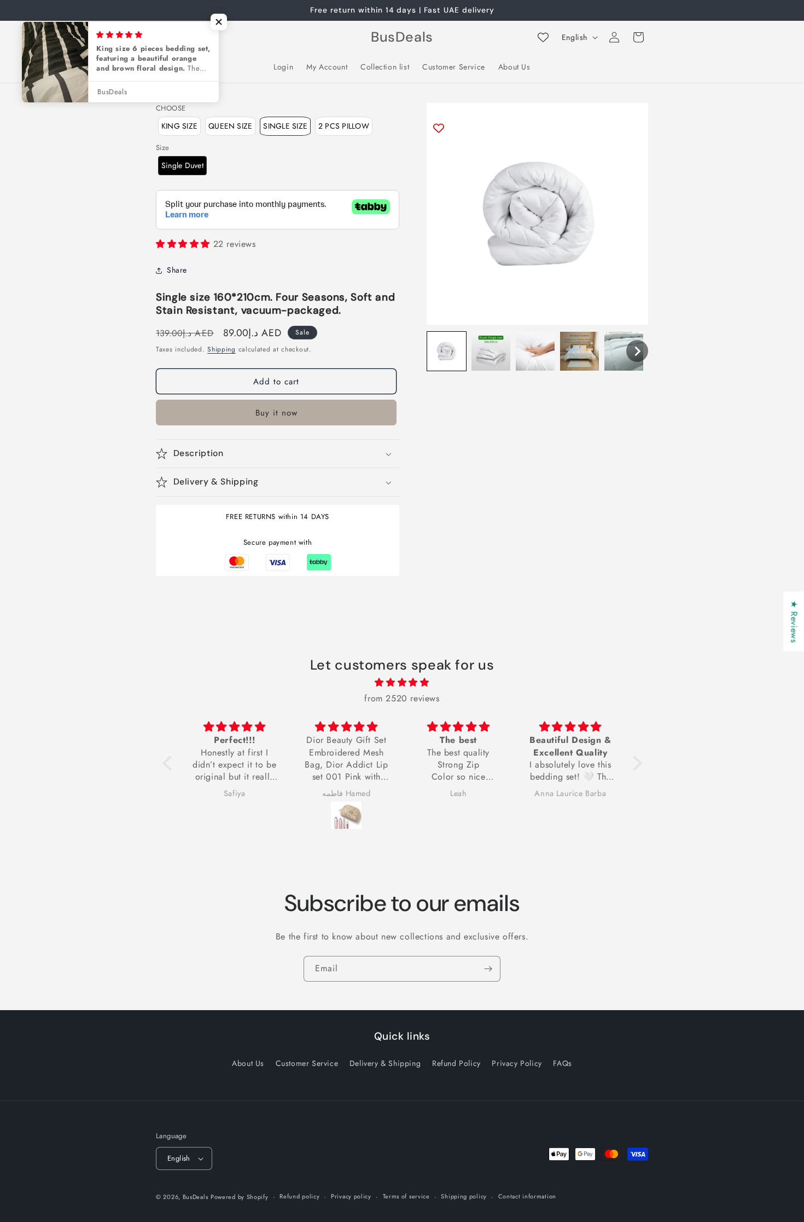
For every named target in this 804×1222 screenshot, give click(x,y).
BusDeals (195, 1196)
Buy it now (276, 413)
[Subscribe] (488, 969)
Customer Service (307, 1063)
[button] (447, 351)
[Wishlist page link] (543, 37)
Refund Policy (456, 1063)
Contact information (527, 1196)
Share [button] (177, 269)
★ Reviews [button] (794, 621)
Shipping (221, 349)
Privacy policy (351, 1196)
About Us (248, 1063)
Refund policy (299, 1196)
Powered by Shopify (240, 1196)
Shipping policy (464, 1196)
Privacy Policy (516, 1063)
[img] (402, 683)
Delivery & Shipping (385, 1063)
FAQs (562, 1063)
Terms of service (406, 1196)
